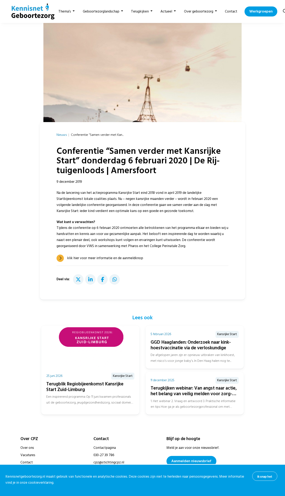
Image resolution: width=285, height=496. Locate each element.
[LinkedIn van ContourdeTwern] (90, 279)
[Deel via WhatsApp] (114, 279)
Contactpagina (104, 448)
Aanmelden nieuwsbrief (191, 461)
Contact (231, 11)
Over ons (27, 448)
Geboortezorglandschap (101, 11)
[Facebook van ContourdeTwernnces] (102, 279)
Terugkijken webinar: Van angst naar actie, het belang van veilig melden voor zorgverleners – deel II (194, 393)
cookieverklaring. (41, 483)
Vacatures (27, 455)
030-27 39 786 (103, 455)
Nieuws (62, 135)
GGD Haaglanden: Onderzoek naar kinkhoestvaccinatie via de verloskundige (191, 345)
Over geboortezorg (198, 11)
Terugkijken (140, 11)
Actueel (166, 11)
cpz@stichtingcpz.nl (108, 462)
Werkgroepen (261, 11)
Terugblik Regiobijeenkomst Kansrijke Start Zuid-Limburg (85, 386)
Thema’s (64, 11)
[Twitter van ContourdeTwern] (78, 279)
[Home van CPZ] (30, 11)
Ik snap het (264, 476)
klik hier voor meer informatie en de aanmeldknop (105, 258)
